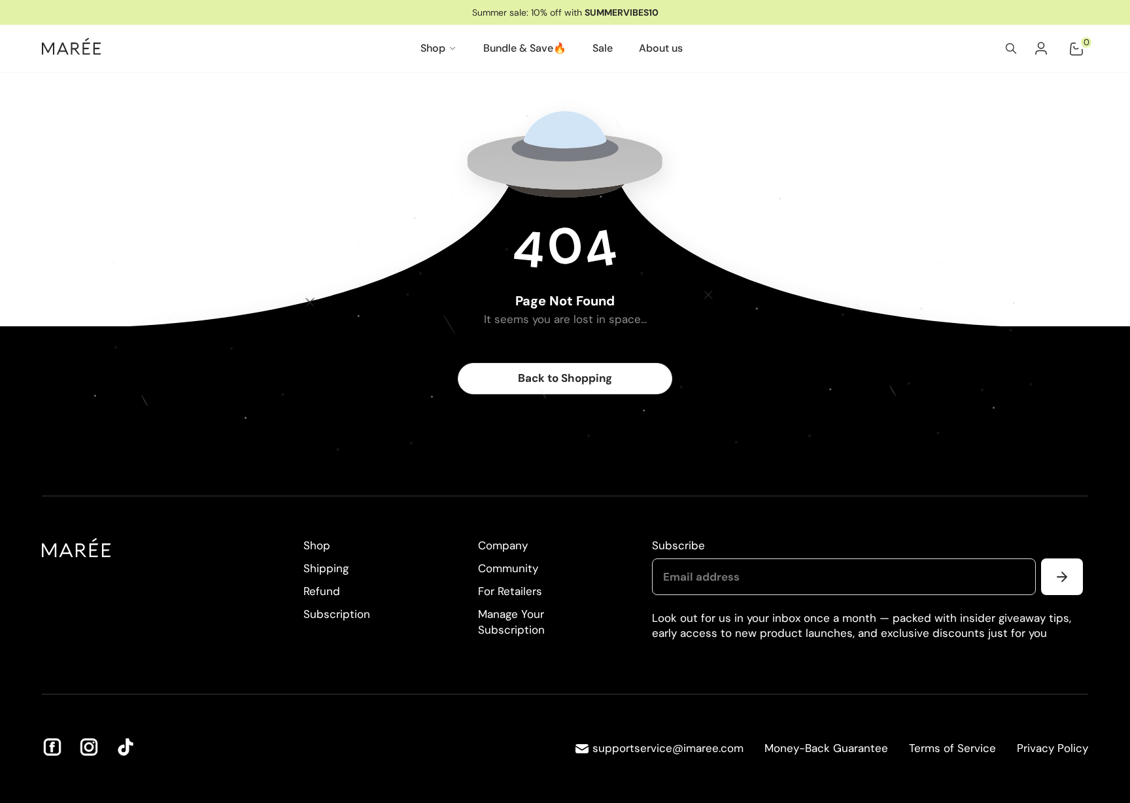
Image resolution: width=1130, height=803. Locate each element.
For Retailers (510, 591)
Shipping (326, 568)
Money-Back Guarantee (826, 748)
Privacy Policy (1052, 748)
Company (503, 545)
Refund (321, 591)
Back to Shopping (565, 378)
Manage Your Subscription (511, 621)
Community (508, 568)
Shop (316, 545)
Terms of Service (952, 748)
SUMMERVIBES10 (622, 12)
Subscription (336, 614)
